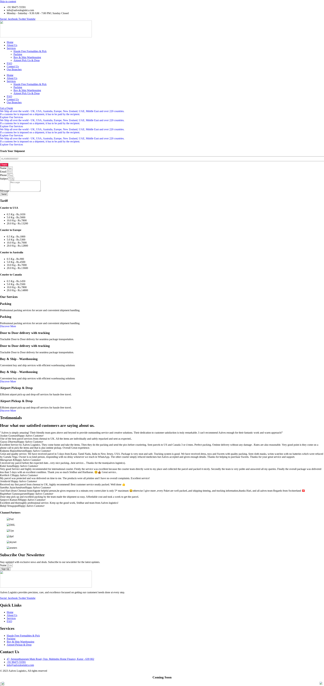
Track (4, 164)
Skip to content (8, 1)
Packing (18, 54)
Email (3, 171)
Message (5, 190)
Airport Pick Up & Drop (27, 60)
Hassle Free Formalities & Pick (30, 51)
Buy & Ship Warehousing (27, 57)
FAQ (9, 63)
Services (11, 48)
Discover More (8, 326)
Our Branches (14, 69)
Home (10, 42)
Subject (4, 178)
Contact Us (13, 66)
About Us (12, 45)
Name (3, 168)
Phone (3, 175)
